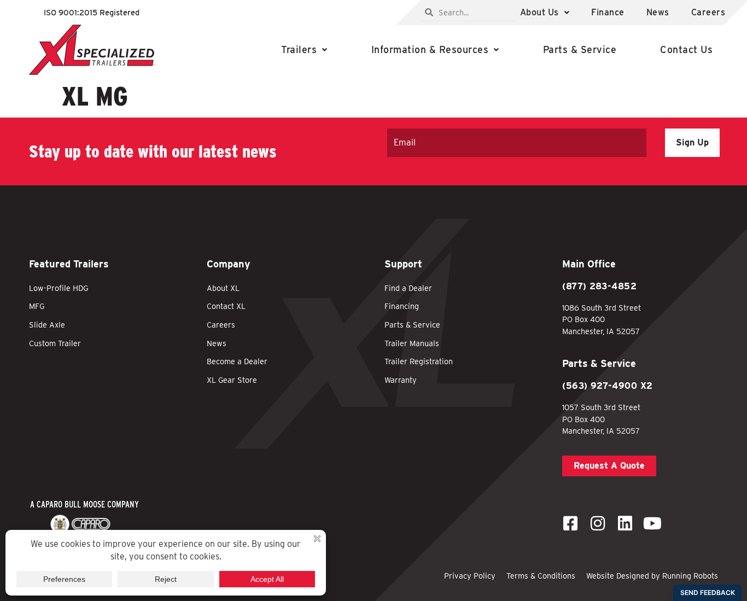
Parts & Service (580, 49)
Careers (708, 12)
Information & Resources (430, 49)
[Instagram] (598, 523)
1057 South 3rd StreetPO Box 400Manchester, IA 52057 (601, 418)
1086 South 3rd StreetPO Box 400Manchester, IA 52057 (601, 319)
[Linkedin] (625, 523)
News (657, 12)
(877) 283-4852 (599, 286)
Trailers (299, 49)
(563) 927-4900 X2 (607, 386)
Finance (608, 12)
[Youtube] (652, 523)
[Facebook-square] (570, 523)
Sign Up (692, 142)
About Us (539, 12)
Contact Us (686, 49)
